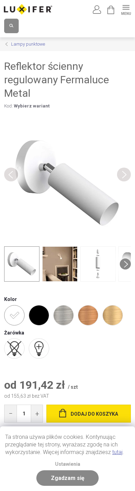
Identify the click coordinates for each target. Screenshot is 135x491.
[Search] (11, 26)
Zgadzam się (67, 478)
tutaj (117, 452)
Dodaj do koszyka (94, 414)
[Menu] (126, 9)
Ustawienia (67, 464)
